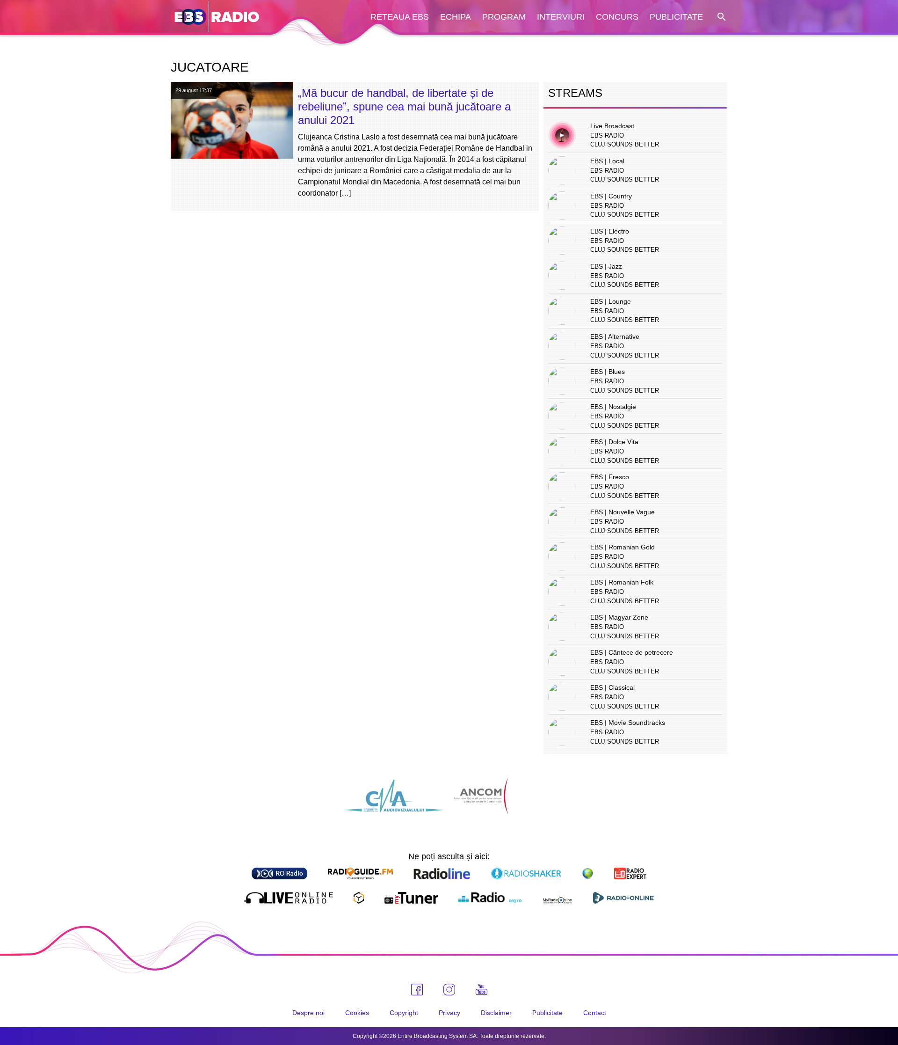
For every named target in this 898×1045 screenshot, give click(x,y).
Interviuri (561, 17)
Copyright (404, 1012)
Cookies (357, 1012)
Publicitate (676, 17)
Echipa (455, 17)
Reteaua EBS (399, 17)
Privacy (449, 1012)
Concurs (617, 17)
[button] (720, 17)
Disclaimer (496, 1012)
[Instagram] (449, 989)
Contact (594, 1012)
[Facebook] (417, 989)
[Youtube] (481, 989)
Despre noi (308, 1012)
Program (504, 17)
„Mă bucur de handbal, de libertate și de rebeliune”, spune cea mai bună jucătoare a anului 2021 (404, 106)
